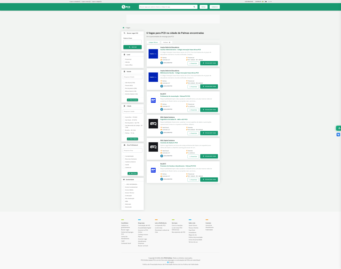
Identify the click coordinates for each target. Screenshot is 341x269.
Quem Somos (193, 225)
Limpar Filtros (153, 42)
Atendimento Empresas (142, 242)
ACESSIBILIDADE (249, 1)
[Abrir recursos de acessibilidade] (338, 128)
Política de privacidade (195, 237)
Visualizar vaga (210, 63)
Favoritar (194, 63)
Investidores (192, 232)
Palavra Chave (127, 38)
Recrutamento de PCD (178, 232)
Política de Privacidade (150, 264)
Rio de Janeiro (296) (131, 88)
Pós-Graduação (129, 198)
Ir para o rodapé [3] (96, 1)
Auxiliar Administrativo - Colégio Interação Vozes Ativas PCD (180, 49)
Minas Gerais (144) (130, 91)
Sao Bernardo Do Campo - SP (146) (133, 126)
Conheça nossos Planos (143, 235)
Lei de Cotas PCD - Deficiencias (177, 229)
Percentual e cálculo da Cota (162, 231)
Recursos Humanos (131, 159)
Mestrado (128, 204)
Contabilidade (129, 156)
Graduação (128, 195)
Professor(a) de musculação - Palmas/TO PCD (175, 96)
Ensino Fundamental (131, 187)
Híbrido (127, 62)
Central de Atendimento (125, 237)
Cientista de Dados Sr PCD (169, 143)
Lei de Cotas (158, 228)
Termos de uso (193, 242)
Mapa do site (193, 235)
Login (123, 241)
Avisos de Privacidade (165, 264)
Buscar (134, 47)
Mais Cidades (133, 139)
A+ (271, 1)
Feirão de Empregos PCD (127, 233)
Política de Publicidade (190, 264)
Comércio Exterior (130, 162)
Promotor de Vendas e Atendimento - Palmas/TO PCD (178, 166)
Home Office (128, 65)
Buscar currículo (143, 246)
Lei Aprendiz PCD (160, 225)
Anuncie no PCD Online (143, 231)
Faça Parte (192, 230)
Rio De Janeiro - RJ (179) (132, 123)
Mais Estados (133, 100)
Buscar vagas (125, 230)
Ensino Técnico (129, 193)
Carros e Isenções (177, 225)
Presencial (128, 59)
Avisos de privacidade (195, 240)
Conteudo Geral (126, 243)
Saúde (127, 164)
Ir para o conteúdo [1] (75, 1)
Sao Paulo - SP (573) (131, 120)
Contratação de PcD (144, 225)
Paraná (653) (129, 85)
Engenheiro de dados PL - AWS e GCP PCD (173, 119)
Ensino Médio (129, 190)
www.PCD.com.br (155, 260)
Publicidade (209, 230)
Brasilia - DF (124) (130, 130)
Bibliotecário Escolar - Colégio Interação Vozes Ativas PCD (179, 73)
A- (269, 1)
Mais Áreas (133, 173)
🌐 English (170, 262)
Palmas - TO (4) (129, 133)
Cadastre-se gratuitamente (125, 226)
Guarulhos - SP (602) (131, 117)
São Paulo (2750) (130, 82)
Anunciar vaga (142, 239)
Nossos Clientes (193, 228)
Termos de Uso (178, 264)
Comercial (128, 167)
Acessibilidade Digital (144, 228)
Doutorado (128, 207)
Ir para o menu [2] (86, 1)
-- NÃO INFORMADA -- (131, 184)
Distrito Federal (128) (131, 94)
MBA (126, 201)
